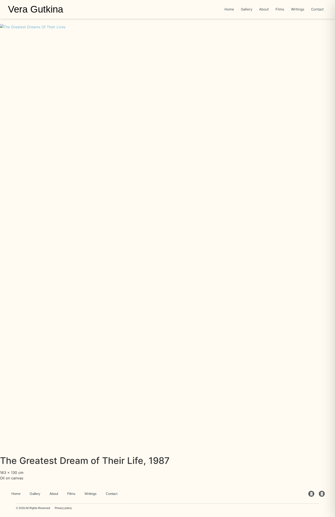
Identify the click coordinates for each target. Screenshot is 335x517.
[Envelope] (311, 494)
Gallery (35, 494)
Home (16, 494)
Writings (91, 494)
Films (71, 494)
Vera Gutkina (35, 9)
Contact (111, 494)
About (53, 494)
